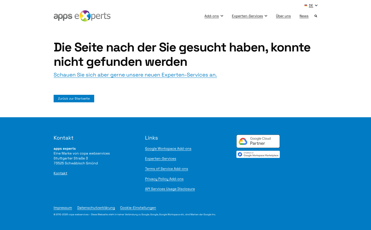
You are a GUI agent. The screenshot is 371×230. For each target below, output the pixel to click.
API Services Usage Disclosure (170, 189)
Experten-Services (160, 158)
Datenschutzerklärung (96, 207)
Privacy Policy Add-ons (164, 179)
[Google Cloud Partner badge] (276, 141)
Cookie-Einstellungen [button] (138, 207)
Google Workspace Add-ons (168, 148)
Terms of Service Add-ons (166, 168)
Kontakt (60, 173)
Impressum (63, 207)
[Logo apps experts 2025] (82, 16)
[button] (311, 5)
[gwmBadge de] (276, 154)
